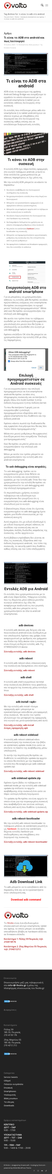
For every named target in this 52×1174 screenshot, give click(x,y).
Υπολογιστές (10, 1094)
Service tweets (11, 1077)
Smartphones (23, 45)
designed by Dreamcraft (20, 1165)
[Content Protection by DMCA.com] (10, 1002)
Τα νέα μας (9, 1102)
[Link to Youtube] (42, 1171)
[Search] (40, 5)
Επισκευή (8, 1087)
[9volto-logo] (21, 5)
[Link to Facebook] (34, 1171)
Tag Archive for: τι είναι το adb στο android (24, 14)
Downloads (9, 1105)
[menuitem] (40, 5)
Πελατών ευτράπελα (13, 1084)
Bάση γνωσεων (34, 45)
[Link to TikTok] (46, 1171)
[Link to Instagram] (38, 1171)
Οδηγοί (7, 1080)
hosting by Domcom (38, 1165)
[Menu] (46, 5)
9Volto (10, 923)
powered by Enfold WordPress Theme (17, 1168)
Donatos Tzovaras (10, 48)
